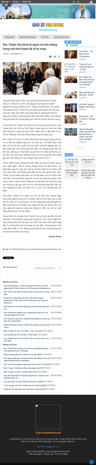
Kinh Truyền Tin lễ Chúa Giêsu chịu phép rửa (21, 368)
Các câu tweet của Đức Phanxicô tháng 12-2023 (23, 382)
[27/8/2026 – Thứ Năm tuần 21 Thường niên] (71, 54)
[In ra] (55, 56)
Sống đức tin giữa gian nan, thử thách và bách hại (24, 389)
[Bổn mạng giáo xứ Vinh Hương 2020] (72, 174)
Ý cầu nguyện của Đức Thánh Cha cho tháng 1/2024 (24, 385)
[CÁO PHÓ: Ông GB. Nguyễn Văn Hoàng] (71, 108)
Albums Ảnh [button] (26, 1)
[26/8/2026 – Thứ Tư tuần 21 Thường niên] (71, 119)
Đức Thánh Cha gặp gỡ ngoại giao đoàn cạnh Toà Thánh (26, 364)
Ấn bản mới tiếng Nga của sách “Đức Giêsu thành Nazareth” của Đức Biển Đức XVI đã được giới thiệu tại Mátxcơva (26, 300)
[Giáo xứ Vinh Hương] (48, 26)
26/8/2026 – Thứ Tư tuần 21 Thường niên (87, 118)
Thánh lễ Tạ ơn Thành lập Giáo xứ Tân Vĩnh (86, 66)
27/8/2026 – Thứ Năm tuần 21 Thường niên (86, 53)
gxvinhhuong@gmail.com (48, 446)
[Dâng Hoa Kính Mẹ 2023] (88, 163)
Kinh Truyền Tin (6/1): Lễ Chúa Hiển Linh (20, 372)
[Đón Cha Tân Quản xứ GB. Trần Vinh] (72, 163)
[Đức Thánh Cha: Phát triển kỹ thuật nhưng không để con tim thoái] (71, 79)
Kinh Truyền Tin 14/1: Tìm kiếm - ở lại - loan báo (23, 331)
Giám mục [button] (5, 1)
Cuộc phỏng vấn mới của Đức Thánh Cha (20, 335)
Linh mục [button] (15, 1)
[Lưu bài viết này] (59, 56)
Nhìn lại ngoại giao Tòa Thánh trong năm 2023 (22, 354)
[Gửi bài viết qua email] (50, 56)
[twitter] (74, 2)
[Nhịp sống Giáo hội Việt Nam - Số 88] (71, 94)
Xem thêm (80, 148)
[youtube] (78, 2)
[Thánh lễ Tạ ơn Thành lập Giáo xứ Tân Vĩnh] (71, 68)
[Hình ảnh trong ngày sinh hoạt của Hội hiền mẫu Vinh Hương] (88, 174)
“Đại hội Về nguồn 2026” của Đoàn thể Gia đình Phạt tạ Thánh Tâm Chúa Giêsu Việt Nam (87, 134)
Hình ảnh (69, 155)
